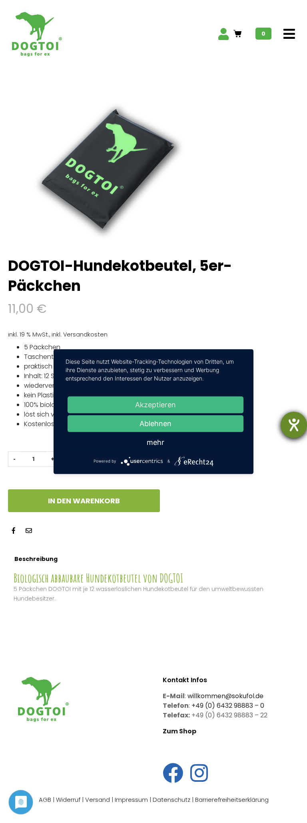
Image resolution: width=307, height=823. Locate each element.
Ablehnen (155, 423)
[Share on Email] (28, 531)
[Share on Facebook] (13, 531)
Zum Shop (179, 731)
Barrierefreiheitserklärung (232, 799)
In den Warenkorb (84, 501)
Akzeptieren (155, 404)
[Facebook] (173, 773)
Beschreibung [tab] (36, 559)
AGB (45, 799)
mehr (155, 442)
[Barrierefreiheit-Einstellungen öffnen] (294, 425)
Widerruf (68, 799)
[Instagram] (199, 773)
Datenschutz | (174, 799)
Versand (97, 799)
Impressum (131, 799)
